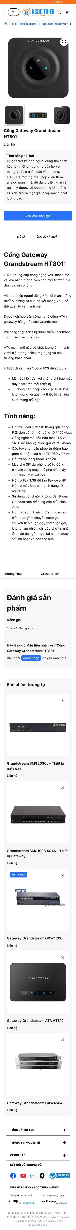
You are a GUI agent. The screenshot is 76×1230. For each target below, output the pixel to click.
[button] (38, 1130)
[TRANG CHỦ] (5, 23)
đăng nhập (31, 658)
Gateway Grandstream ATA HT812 (35, 1021)
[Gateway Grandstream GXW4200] (38, 900)
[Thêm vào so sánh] (63, 700)
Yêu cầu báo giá (38, 216)
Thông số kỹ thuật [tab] (46, 236)
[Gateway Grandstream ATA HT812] (38, 982)
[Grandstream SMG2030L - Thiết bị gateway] (38, 725)
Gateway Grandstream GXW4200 (34, 938)
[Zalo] (32, 1175)
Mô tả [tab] (21, 236)
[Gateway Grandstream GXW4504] (38, 1064)
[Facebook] (13, 1175)
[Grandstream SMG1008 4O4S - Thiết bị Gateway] (38, 812)
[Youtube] (23, 1175)
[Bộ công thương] (59, 1176)
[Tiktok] (42, 1175)
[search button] (59, 12)
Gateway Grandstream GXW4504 (34, 1103)
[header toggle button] (14, 12)
